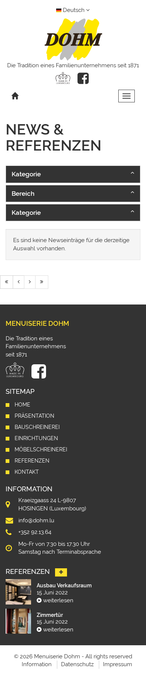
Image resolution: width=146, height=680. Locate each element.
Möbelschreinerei (41, 449)
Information (37, 664)
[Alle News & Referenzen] (61, 572)
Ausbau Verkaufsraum (64, 585)
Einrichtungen (36, 438)
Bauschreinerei (37, 427)
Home (22, 405)
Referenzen (32, 461)
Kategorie (26, 174)
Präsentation (34, 416)
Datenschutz (77, 664)
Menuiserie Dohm (37, 323)
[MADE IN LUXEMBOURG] (63, 78)
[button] (73, 174)
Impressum (117, 664)
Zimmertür (50, 615)
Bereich (23, 193)
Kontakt (27, 472)
